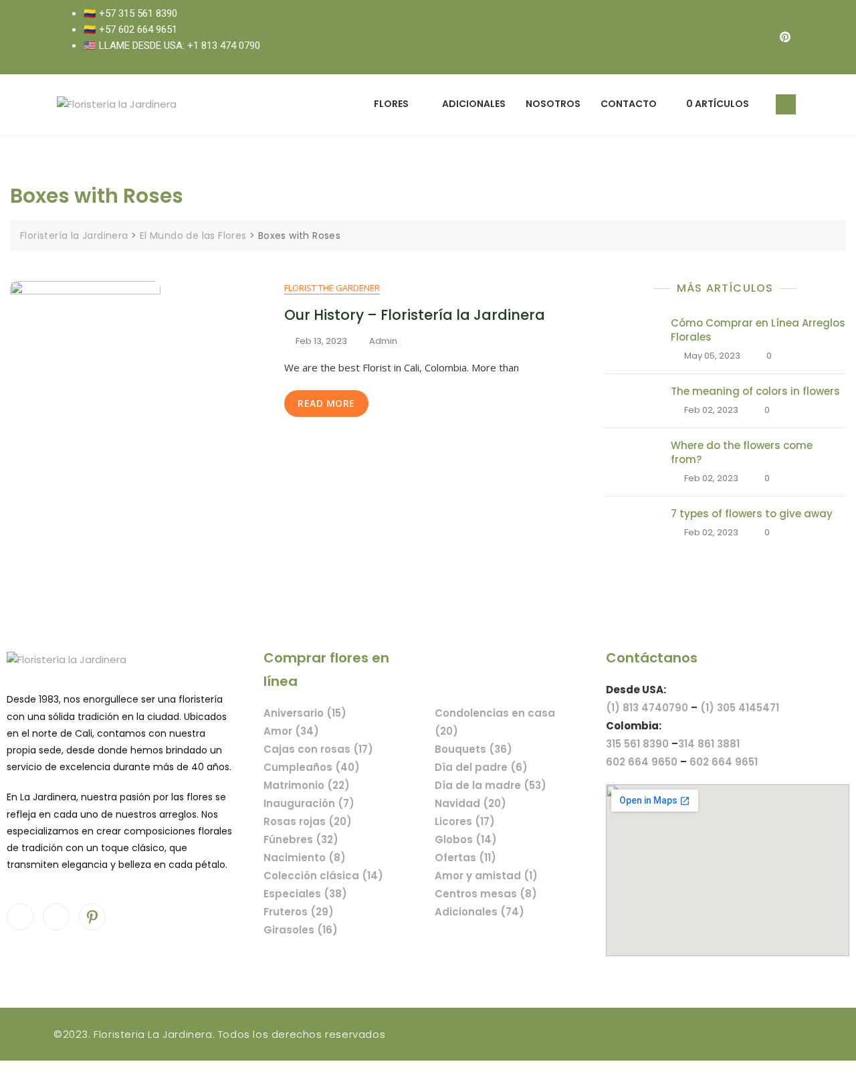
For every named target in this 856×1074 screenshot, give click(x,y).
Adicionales (474, 103)
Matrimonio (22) (306, 785)
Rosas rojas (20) (307, 821)
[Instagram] (758, 37)
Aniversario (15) (304, 713)
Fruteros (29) (298, 912)
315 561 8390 (637, 744)
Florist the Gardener (332, 288)
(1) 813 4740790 (647, 708)
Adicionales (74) (479, 912)
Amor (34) (291, 731)
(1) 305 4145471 (739, 708)
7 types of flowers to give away (752, 514)
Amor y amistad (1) (486, 876)
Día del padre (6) (481, 767)
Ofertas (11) (465, 858)
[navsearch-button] (786, 104)
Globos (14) (466, 839)
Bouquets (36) (473, 749)
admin (383, 341)
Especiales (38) (305, 894)
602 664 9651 (723, 762)
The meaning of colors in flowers (755, 391)
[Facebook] (732, 37)
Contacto (629, 103)
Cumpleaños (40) (311, 767)
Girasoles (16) (300, 930)
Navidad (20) (470, 803)
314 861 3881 (709, 744)
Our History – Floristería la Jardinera (414, 315)
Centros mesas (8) (486, 894)
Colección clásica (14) (323, 876)
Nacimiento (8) (304, 858)
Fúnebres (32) (300, 839)
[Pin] (785, 37)
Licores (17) (465, 821)
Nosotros (553, 103)
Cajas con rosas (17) (318, 749)
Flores (391, 103)
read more (326, 403)
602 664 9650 (641, 762)
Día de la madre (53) (490, 785)
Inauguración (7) (308, 803)
